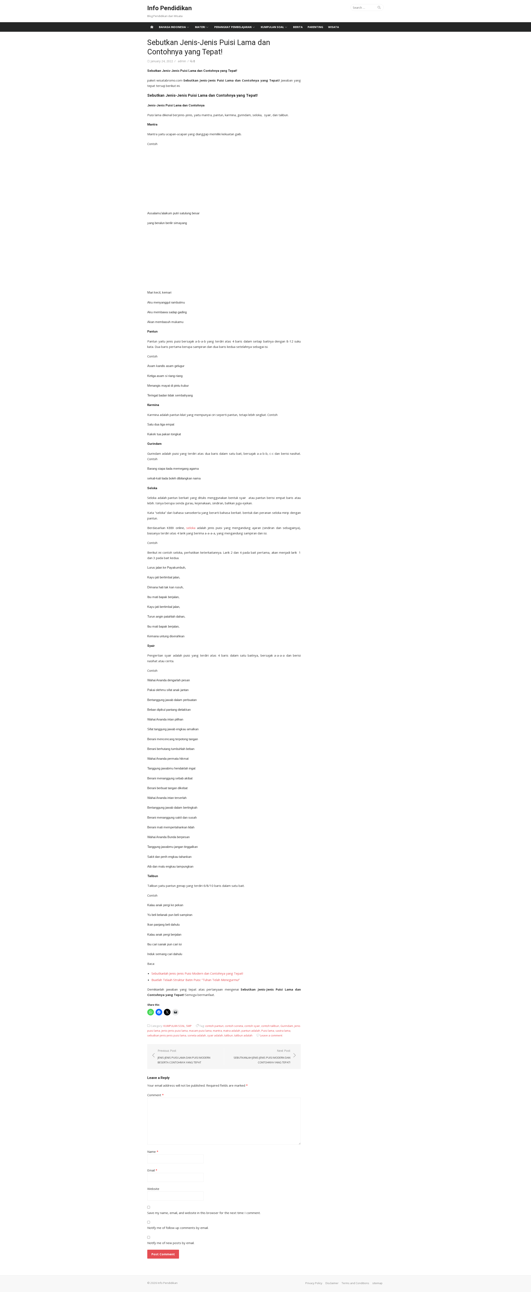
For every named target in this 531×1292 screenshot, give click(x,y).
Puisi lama (267, 1030)
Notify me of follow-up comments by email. (177, 1228)
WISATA (333, 27)
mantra (217, 1030)
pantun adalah (250, 1030)
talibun (228, 1035)
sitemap (377, 1283)
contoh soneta (234, 1026)
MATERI (200, 27)
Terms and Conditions (355, 1283)
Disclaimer (332, 1283)
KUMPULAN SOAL (272, 27)
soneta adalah (197, 1035)
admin (182, 61)
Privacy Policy (313, 1283)
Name (152, 1151)
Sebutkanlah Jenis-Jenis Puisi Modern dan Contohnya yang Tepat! (197, 973)
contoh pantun (214, 1026)
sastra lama (282, 1030)
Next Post (262, 1056)
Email (152, 1170)
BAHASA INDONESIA (172, 27)
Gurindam (286, 1026)
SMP (189, 1026)
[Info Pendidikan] (151, 27)
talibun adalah (243, 1035)
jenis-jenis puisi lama (174, 1030)
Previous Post (184, 1056)
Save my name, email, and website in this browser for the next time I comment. (204, 1213)
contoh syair (252, 1026)
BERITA (298, 27)
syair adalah (215, 1035)
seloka (190, 528)
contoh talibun (270, 1026)
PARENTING (315, 27)
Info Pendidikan (169, 8)
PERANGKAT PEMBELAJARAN (233, 27)
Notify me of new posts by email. (170, 1243)
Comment (155, 1095)
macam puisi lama (200, 1030)
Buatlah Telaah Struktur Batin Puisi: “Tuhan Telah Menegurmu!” (195, 980)
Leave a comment (271, 1035)
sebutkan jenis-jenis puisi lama (166, 1035)
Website (153, 1189)
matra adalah (231, 1030)
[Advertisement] (224, 177)
